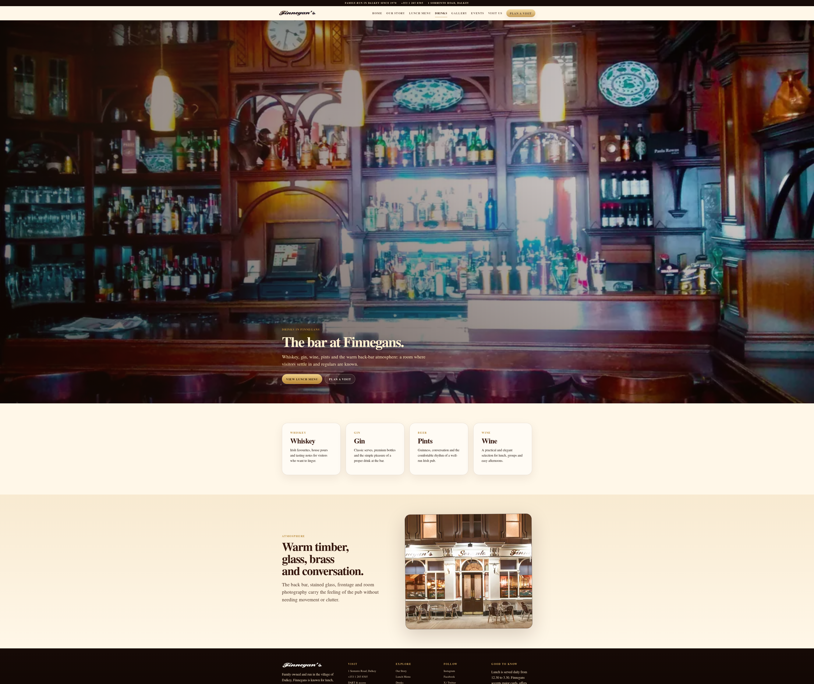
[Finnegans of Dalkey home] (300, 13)
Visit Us (495, 13)
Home (377, 13)
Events (477, 13)
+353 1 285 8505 (412, 3)
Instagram (449, 671)
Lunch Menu (420, 13)
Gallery (459, 13)
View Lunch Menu (302, 379)
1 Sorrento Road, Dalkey (362, 671)
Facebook (449, 676)
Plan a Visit (521, 13)
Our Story (395, 13)
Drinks (441, 13)
